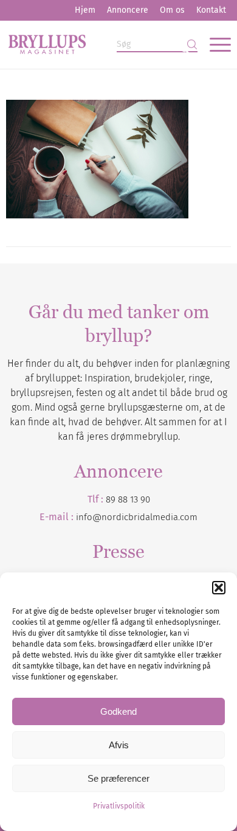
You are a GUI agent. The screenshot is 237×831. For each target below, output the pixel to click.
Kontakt (211, 10)
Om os (172, 10)
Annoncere (127, 10)
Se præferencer (118, 778)
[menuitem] (85, 10)
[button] (219, 588)
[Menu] (214, 44)
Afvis (119, 745)
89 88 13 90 (128, 499)
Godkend (118, 711)
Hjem (85, 10)
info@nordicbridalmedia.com (136, 517)
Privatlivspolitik (119, 806)
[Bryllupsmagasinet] (96, 44)
